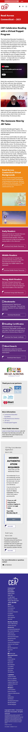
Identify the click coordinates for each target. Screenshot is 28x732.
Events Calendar (11, 659)
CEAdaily (10, 657)
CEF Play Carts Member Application (13, 448)
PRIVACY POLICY (8, 724)
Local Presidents (11, 689)
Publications (10, 660)
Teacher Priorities (12, 676)
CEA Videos (10, 670)
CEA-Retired (10, 698)
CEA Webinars (11, 672)
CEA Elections (11, 615)
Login (22, 1)
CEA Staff (10, 619)
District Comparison (12, 680)
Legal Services (11, 633)
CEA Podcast (11, 668)
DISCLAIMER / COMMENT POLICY (11, 726)
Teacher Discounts (12, 625)
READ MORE (10, 526)
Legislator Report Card (13, 682)
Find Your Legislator (12, 678)
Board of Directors (12, 691)
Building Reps (11, 697)
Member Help (12, 653)
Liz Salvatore (8, 565)
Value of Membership (13, 623)
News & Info (10, 662)
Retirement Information (13, 636)
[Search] (17, 1)
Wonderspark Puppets (10, 422)
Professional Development (14, 629)
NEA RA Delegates (12, 702)
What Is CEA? (11, 606)
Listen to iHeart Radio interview (11, 431)
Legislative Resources (13, 684)
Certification (10, 640)
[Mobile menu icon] (26, 6)
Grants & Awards (11, 634)
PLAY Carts (9, 533)
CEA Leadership (11, 617)
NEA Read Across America (11, 418)
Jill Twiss (7, 420)
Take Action (10, 685)
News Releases (11, 664)
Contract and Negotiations (14, 642)
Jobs (9, 651)
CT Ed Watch (10, 666)
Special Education (12, 638)
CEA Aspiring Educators (13, 700)
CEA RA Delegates (12, 704)
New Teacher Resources (13, 631)
